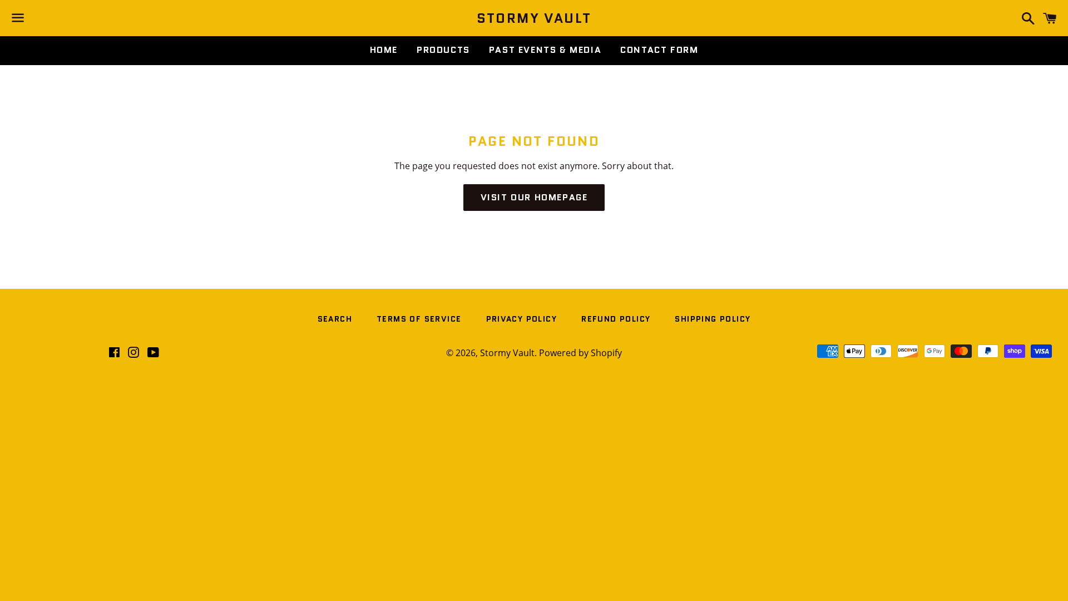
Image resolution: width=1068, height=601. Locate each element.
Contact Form (659, 49)
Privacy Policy (521, 318)
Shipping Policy (712, 318)
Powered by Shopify (580, 353)
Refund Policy (615, 318)
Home (384, 49)
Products (443, 49)
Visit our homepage (534, 197)
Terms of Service (419, 318)
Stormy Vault (534, 18)
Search (335, 318)
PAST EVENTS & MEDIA (545, 49)
